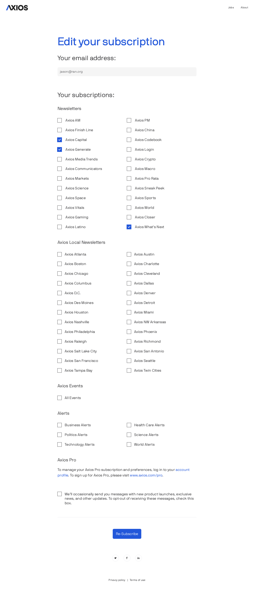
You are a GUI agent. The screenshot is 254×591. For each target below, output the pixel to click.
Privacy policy (117, 579)
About (244, 7)
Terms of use (137, 579)
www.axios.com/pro (146, 475)
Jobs (231, 7)
